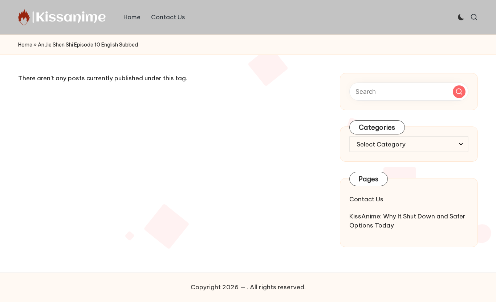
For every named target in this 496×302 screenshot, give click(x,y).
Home (25, 44)
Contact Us (366, 199)
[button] (459, 91)
